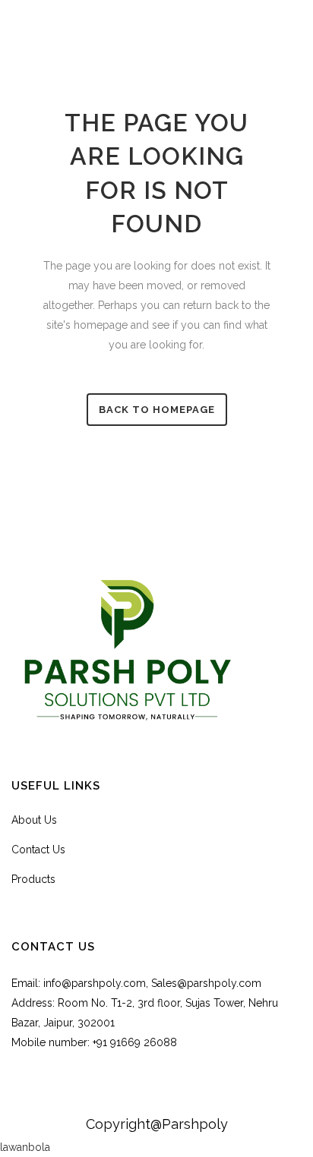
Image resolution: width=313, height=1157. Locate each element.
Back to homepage (157, 409)
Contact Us (38, 849)
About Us (34, 820)
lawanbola (25, 1147)
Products (33, 879)
